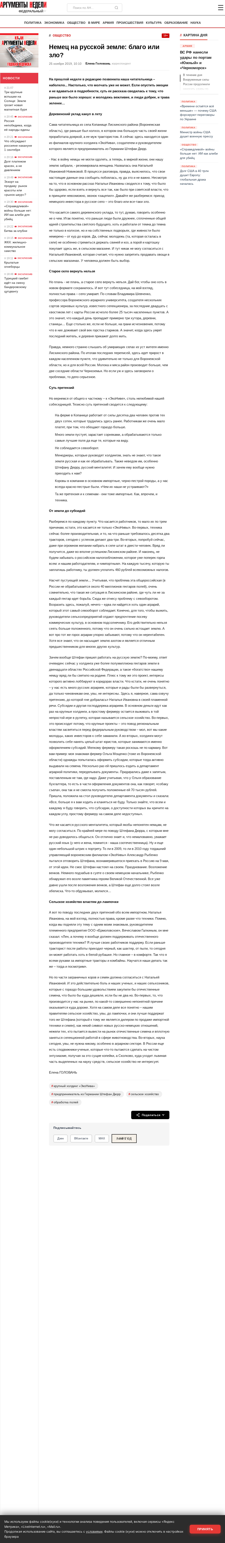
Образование (176, 22)
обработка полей (64, 1102)
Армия (108, 22)
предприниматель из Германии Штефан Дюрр (86, 1094)
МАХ (102, 1138)
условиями (94, 1531)
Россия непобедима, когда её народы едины (17, 125)
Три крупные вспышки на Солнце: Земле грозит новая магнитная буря (15, 100)
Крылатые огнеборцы (12, 265)
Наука (196, 22)
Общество (76, 22)
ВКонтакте (81, 1138)
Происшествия (129, 22)
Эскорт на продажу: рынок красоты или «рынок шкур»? (15, 188)
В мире (94, 22)
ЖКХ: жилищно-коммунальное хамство (15, 246)
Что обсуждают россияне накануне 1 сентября (18, 145)
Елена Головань (98, 63)
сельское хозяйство (144, 1094)
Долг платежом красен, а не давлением (15, 166)
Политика (33, 22)
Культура (154, 22)
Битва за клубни (15, 231)
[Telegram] (197, 7)
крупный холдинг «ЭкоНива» (73, 1086)
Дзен (60, 1138)
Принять (205, 1529)
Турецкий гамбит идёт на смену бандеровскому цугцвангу (16, 285)
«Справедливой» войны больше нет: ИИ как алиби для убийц (18, 212)
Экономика (54, 22)
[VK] (208, 7)
